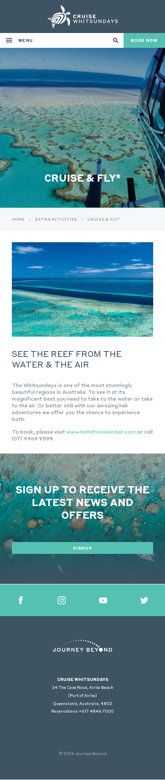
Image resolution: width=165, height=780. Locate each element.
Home (18, 219)
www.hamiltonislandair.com (101, 431)
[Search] (116, 40)
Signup (82, 547)
